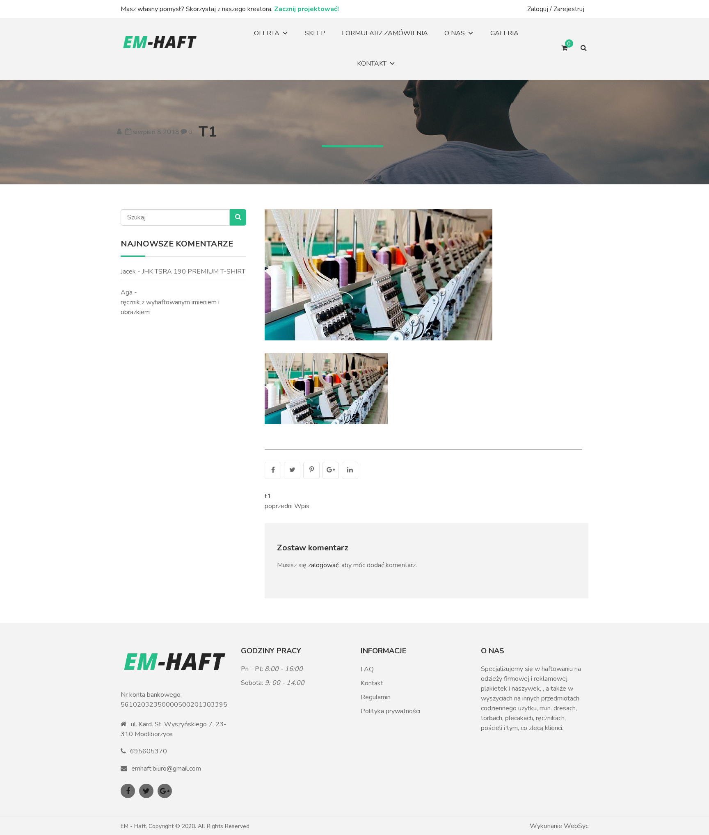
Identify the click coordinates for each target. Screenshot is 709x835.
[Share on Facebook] (273, 470)
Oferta (266, 33)
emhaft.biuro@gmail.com (166, 768)
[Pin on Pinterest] (311, 470)
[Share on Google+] (330, 470)
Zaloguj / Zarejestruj (555, 9)
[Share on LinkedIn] (350, 470)
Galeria (504, 33)
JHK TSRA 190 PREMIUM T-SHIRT (193, 271)
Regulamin (376, 697)
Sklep (315, 33)
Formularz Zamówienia (385, 33)
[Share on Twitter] (292, 470)
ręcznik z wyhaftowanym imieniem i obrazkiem (170, 307)
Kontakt (372, 63)
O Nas (454, 33)
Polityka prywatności (390, 711)
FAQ (367, 669)
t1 (208, 132)
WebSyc (576, 825)
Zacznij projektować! (306, 9)
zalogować (323, 565)
